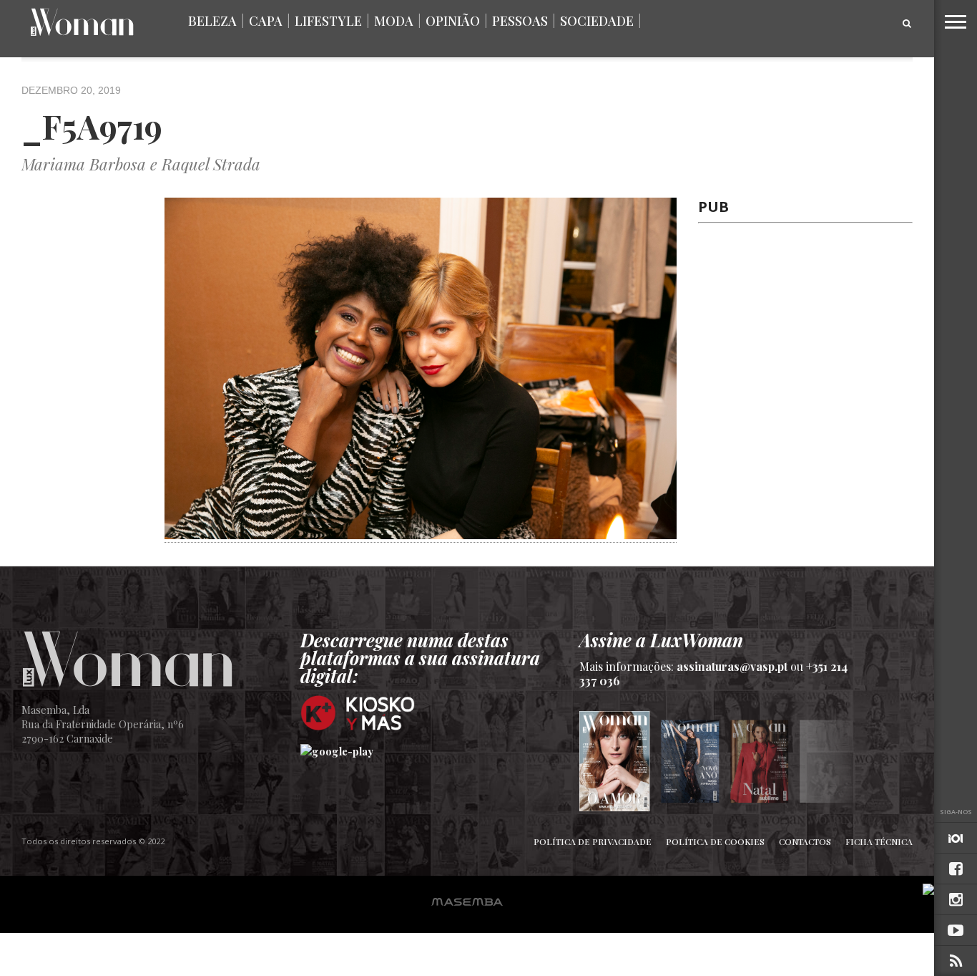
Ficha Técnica (879, 841)
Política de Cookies (715, 841)
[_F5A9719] (421, 534)
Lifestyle (328, 20)
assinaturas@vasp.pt (732, 666)
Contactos (805, 841)
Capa (266, 20)
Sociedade (597, 20)
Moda (393, 20)
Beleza (212, 20)
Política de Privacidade (593, 841)
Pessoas (520, 20)
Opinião (453, 20)
